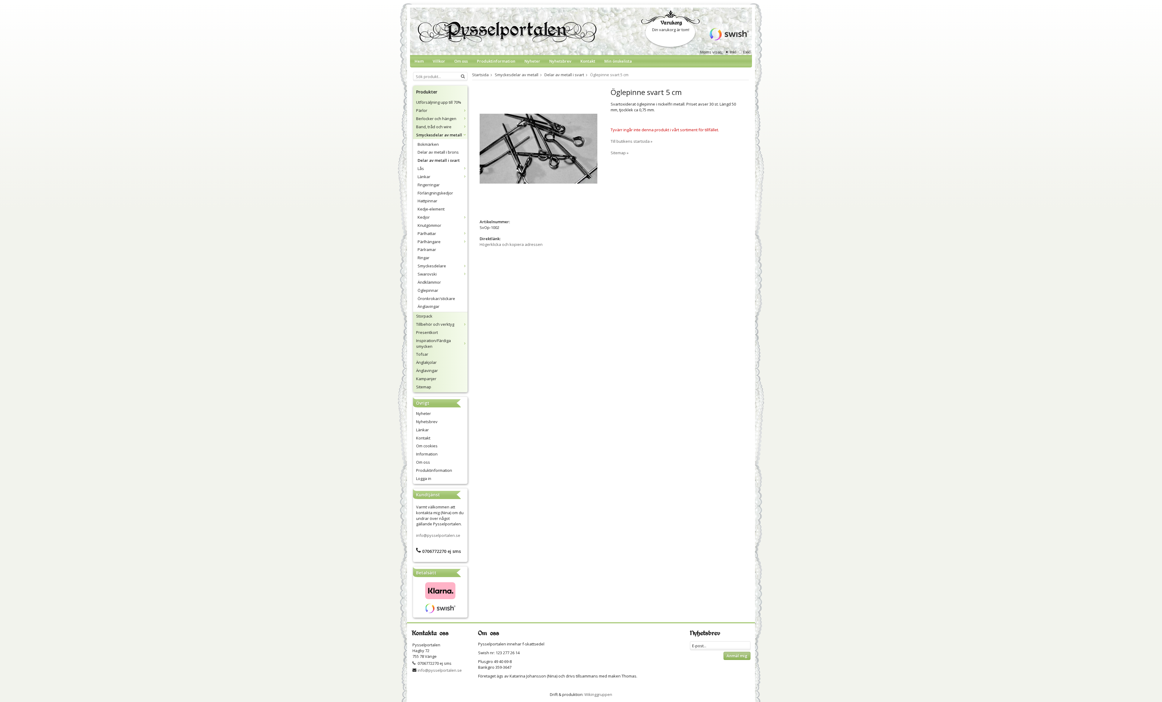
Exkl (746, 52)
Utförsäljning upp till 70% (438, 102)
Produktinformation (496, 61)
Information (427, 454)
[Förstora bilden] (538, 148)
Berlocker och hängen (436, 118)
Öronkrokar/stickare (436, 298)
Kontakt (587, 61)
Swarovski (427, 274)
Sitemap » (620, 152)
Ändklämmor (429, 282)
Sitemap (423, 387)
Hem (419, 61)
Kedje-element (431, 209)
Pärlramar (427, 249)
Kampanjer (426, 378)
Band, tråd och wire (433, 126)
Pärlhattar (427, 233)
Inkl (733, 52)
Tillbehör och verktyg (435, 324)
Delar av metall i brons (438, 152)
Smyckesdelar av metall (439, 135)
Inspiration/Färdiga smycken (433, 343)
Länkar (424, 176)
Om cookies (427, 446)
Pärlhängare (429, 241)
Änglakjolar (426, 362)
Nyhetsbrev (560, 61)
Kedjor (424, 217)
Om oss (461, 61)
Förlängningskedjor (435, 193)
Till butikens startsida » (631, 141)
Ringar (423, 257)
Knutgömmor (429, 225)
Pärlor (421, 110)
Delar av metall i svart (439, 160)
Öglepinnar (428, 290)
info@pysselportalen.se (438, 535)
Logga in (423, 478)
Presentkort (427, 332)
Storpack (424, 316)
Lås (421, 168)
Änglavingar (428, 306)
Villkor (439, 61)
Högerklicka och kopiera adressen (511, 244)
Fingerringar (429, 185)
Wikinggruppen (598, 694)
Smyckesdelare (432, 266)
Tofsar (422, 354)
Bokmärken (428, 144)
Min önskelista (618, 61)
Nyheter (532, 61)
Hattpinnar (427, 201)
